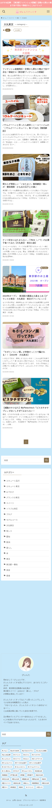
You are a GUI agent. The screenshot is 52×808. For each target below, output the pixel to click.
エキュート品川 (13, 480)
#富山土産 (15, 779)
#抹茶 (44, 779)
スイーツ (10, 503)
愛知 (8, 536)
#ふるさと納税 (41, 750)
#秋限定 (13, 787)
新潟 (8, 542)
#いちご (4, 750)
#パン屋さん (6, 771)
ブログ (9, 514)
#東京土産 (45, 783)
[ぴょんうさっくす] (26, 11)
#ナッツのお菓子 (35, 763)
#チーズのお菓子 (21, 763)
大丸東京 (10, 525)
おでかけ (10, 491)
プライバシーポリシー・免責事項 (34, 800)
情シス (9, 531)
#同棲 (22, 775)
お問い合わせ (16, 800)
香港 (8, 575)
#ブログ (16, 771)
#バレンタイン (20, 767)
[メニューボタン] (48, 11)
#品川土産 (39, 775)
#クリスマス (36, 755)
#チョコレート (7, 763)
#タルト (26, 759)
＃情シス (39, 787)
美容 (8, 570)
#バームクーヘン (34, 767)
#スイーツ (17, 759)
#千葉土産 (13, 775)
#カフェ (26, 755)
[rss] (26, 795)
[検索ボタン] (4, 11)
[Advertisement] (26, 618)
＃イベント (29, 787)
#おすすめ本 (14, 750)
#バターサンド (7, 767)
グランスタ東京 (13, 497)
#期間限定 (35, 783)
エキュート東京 (13, 486)
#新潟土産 (17, 783)
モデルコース (12, 519)
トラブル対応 (12, 508)
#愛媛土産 (25, 779)
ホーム (8, 800)
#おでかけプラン (27, 750)
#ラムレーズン (27, 771)
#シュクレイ (6, 759)
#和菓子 (30, 775)
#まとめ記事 (6, 755)
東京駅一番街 (12, 564)
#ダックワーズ (37, 759)
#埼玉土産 (5, 779)
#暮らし (26, 783)
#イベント (17, 755)
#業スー (4, 787)
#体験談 (4, 775)
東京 (7, 30)
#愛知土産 (35, 779)
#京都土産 (38, 771)
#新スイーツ (6, 783)
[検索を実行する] (46, 460)
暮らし (9, 547)
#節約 (21, 787)
